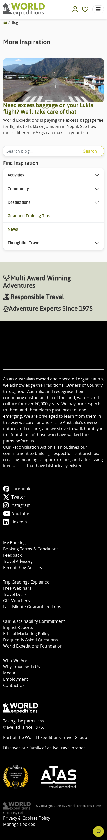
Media (9, 673)
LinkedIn (19, 522)
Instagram (21, 505)
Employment (15, 679)
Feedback (12, 555)
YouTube (20, 513)
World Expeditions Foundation (33, 646)
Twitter (18, 497)
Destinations (19, 202)
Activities (16, 175)
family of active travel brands (57, 748)
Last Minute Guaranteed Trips (32, 607)
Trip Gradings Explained (26, 582)
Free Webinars (17, 588)
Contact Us (14, 685)
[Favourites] (85, 9)
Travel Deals (15, 594)
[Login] (75, 9)
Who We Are (15, 660)
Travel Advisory (18, 561)
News (13, 229)
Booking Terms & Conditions (31, 549)
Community (18, 188)
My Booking (14, 543)
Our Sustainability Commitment (34, 621)
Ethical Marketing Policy (26, 633)
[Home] (5, 22)
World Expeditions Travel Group (56, 737)
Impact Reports (18, 627)
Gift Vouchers (16, 600)
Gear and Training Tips (29, 215)
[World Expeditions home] (24, 9)
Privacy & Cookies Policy (26, 818)
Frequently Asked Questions (30, 640)
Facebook (20, 489)
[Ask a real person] (98, 831)
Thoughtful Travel (24, 242)
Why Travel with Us (21, 667)
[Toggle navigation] (98, 9)
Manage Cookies (19, 824)
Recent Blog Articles (22, 567)
